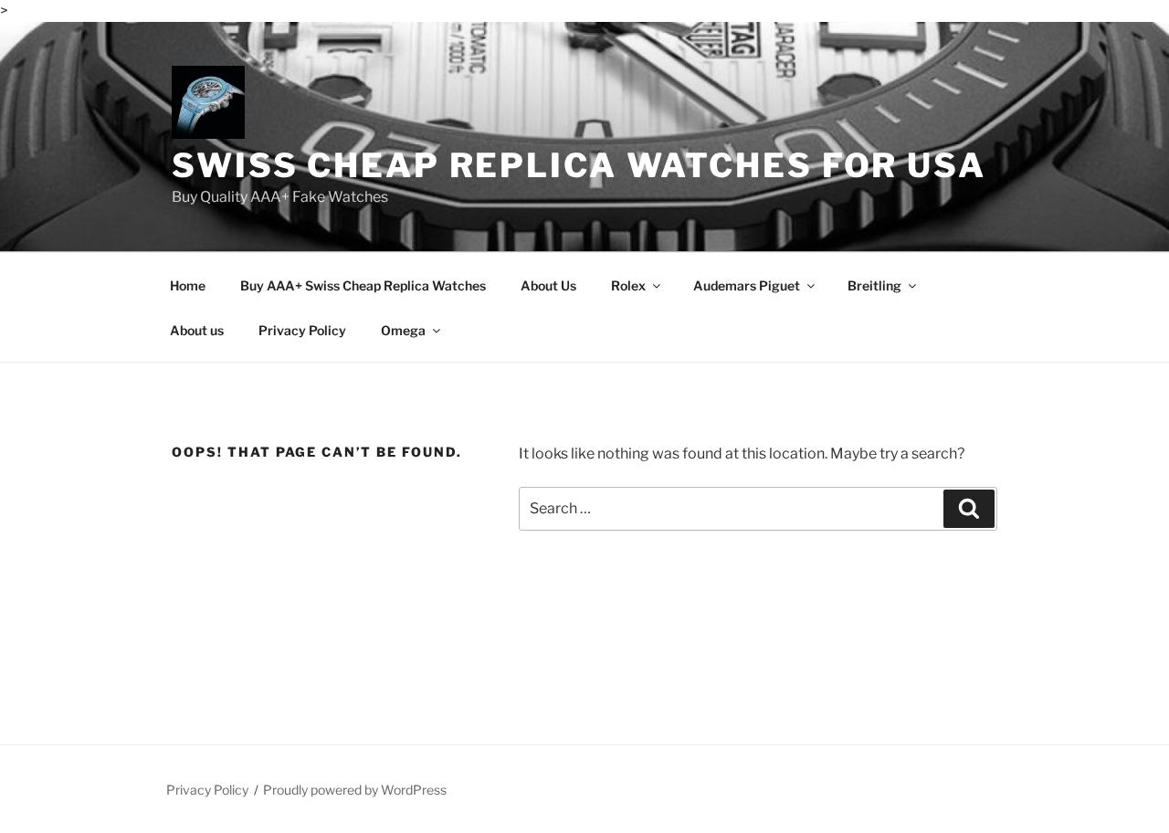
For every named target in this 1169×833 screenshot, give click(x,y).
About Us (548, 285)
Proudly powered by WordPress (355, 789)
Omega (403, 330)
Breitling (874, 285)
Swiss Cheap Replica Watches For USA (579, 165)
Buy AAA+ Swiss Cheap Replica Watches (363, 285)
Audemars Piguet (746, 285)
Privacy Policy (302, 330)
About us (197, 330)
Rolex (628, 285)
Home (187, 285)
